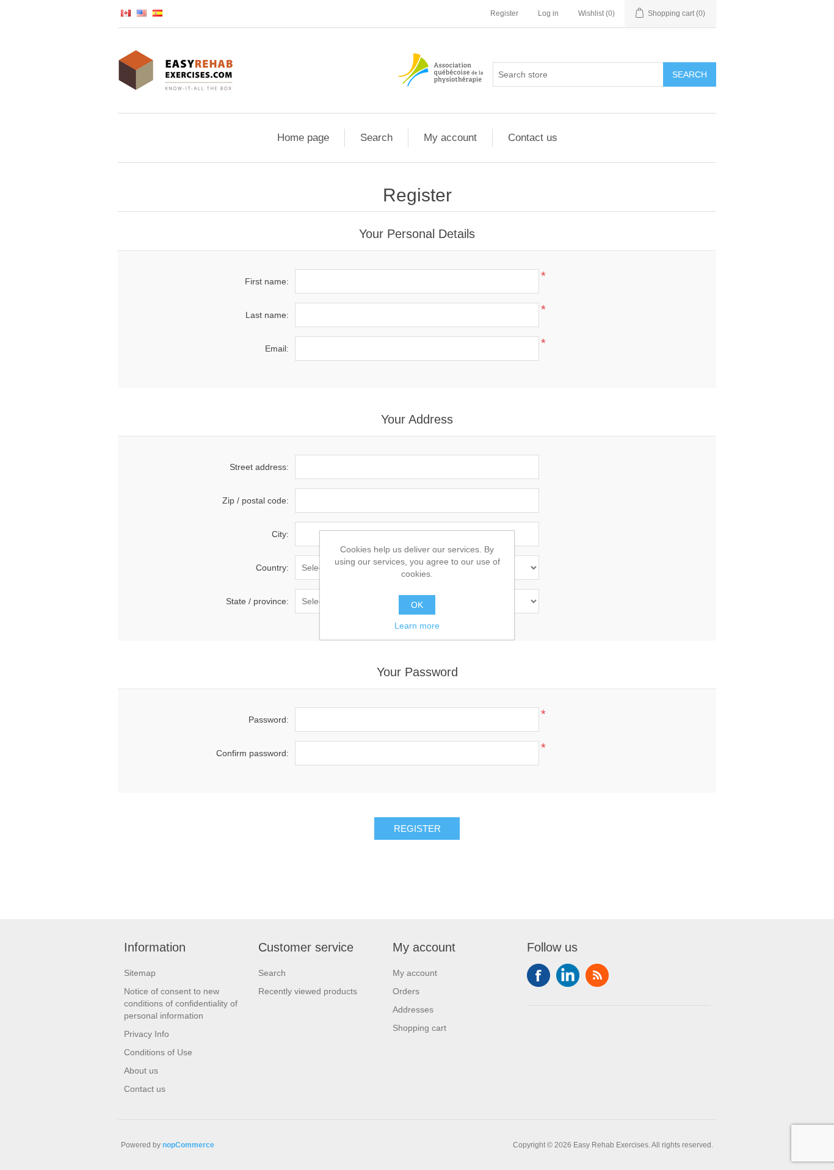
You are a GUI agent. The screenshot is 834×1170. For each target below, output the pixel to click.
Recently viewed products (307, 991)
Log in (548, 13)
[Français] (125, 13)
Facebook (538, 975)
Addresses (413, 1009)
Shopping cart (419, 1028)
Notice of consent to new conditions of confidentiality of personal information (181, 1003)
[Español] (157, 13)
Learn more (417, 625)
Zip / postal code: (255, 500)
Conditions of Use (158, 1052)
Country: (272, 567)
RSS (597, 975)
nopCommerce (188, 1145)
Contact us (532, 137)
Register (504, 13)
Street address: (259, 467)
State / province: (257, 601)
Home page (303, 137)
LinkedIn (567, 975)
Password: (268, 719)
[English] (141, 13)
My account (450, 137)
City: (280, 534)
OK (417, 605)
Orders (406, 991)
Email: (277, 348)
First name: (267, 281)
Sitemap (140, 973)
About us (141, 1070)
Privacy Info (146, 1034)
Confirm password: (252, 753)
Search (376, 137)
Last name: (267, 315)
